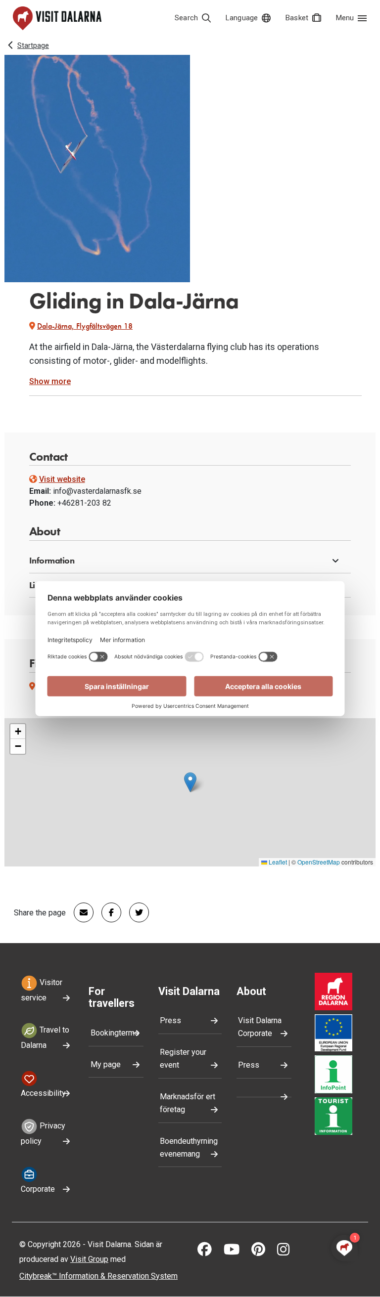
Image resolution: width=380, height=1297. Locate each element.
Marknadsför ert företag (187, 1103)
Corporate (38, 1189)
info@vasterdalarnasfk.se (97, 491)
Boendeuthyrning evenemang (189, 1147)
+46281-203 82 (84, 503)
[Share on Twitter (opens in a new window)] (135, 912)
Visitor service (41, 990)
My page (106, 1064)
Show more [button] (50, 381)
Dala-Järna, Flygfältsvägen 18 (85, 326)
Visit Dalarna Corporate (260, 1027)
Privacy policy (43, 1133)
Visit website (62, 479)
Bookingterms (115, 1033)
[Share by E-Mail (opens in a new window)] (80, 912)
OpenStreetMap (318, 862)
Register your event (183, 1058)
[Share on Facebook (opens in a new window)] (107, 912)
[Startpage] (57, 18)
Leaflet (277, 862)
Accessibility (43, 1093)
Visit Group (89, 1259)
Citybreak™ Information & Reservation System (98, 1276)
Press (170, 1020)
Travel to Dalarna (45, 1038)
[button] (190, 561)
